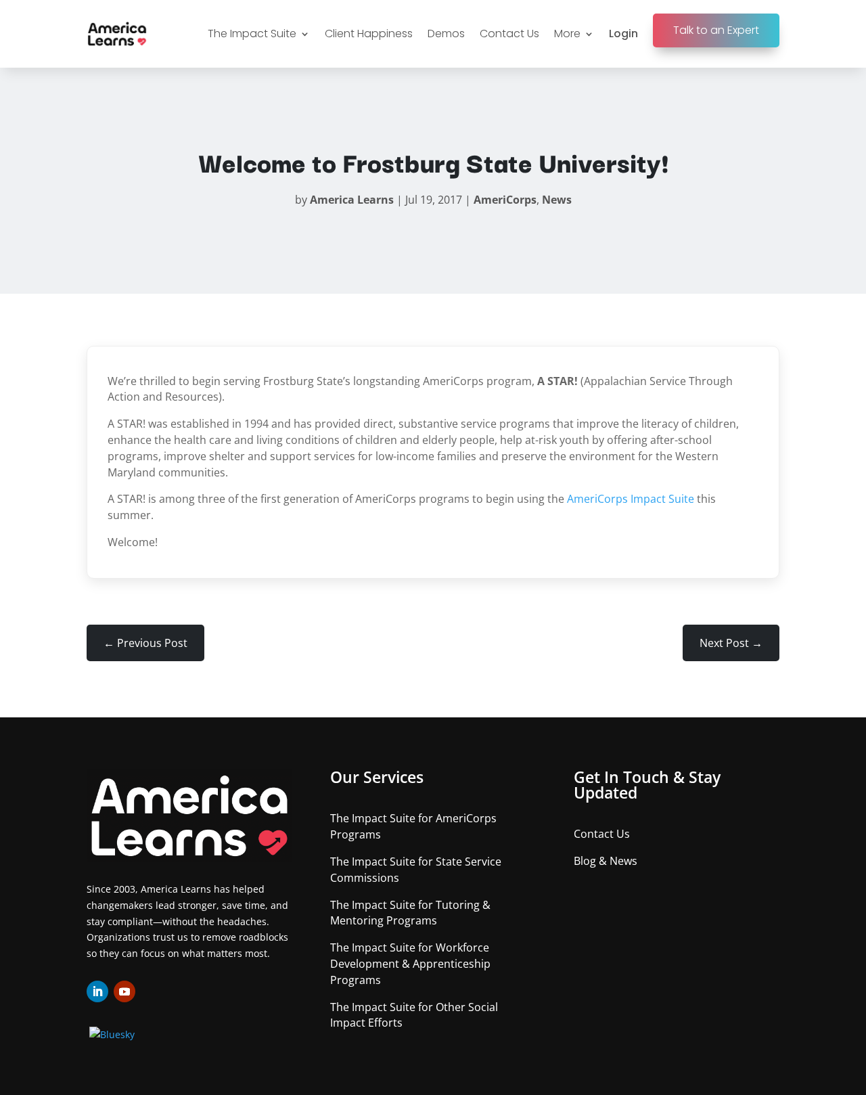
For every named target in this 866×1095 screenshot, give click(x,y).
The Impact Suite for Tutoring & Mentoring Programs (410, 913)
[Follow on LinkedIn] (97, 991)
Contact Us (509, 33)
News (557, 199)
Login (623, 33)
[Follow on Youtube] (124, 991)
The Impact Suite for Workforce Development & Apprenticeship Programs (410, 963)
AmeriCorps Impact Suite (630, 498)
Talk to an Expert (716, 30)
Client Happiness (369, 33)
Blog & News (605, 860)
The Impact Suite (252, 33)
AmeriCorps (505, 199)
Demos (446, 33)
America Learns (352, 199)
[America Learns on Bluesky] (112, 1034)
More (567, 33)
